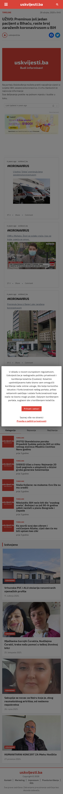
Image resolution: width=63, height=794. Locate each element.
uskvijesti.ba (31, 4)
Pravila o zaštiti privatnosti (31, 421)
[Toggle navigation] (6, 4)
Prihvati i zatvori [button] (31, 408)
